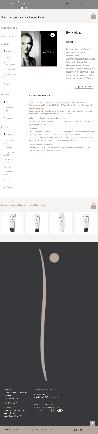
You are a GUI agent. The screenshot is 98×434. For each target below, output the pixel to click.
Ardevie (5, 44)
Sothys (4, 127)
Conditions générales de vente (46, 397)
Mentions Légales (30, 430)
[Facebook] (81, 430)
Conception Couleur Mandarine (47, 430)
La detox (7, 57)
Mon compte (39, 394)
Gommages (8, 147)
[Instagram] (75, 430)
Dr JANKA (6, 94)
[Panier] (81, 3)
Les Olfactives (9, 69)
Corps (9, 51)
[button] (67, 3)
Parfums (7, 167)
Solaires (7, 179)
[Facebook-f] (27, 8)
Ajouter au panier (84, 86)
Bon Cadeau (7, 36)
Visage (9, 84)
